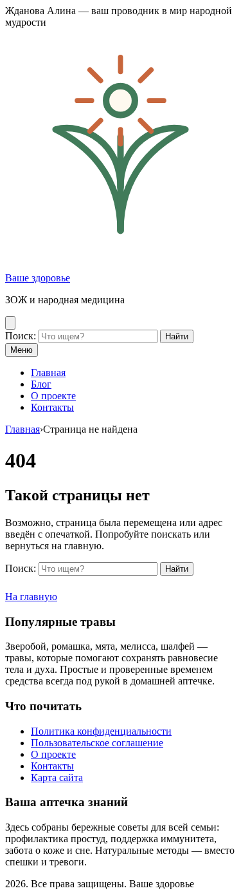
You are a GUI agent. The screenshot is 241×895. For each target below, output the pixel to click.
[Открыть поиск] (10, 323)
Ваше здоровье (37, 277)
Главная (48, 372)
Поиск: (20, 335)
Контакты (52, 407)
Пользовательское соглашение (97, 742)
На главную (31, 596)
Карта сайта (57, 777)
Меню (21, 350)
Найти (176, 336)
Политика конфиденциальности (101, 731)
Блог (41, 384)
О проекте (53, 395)
